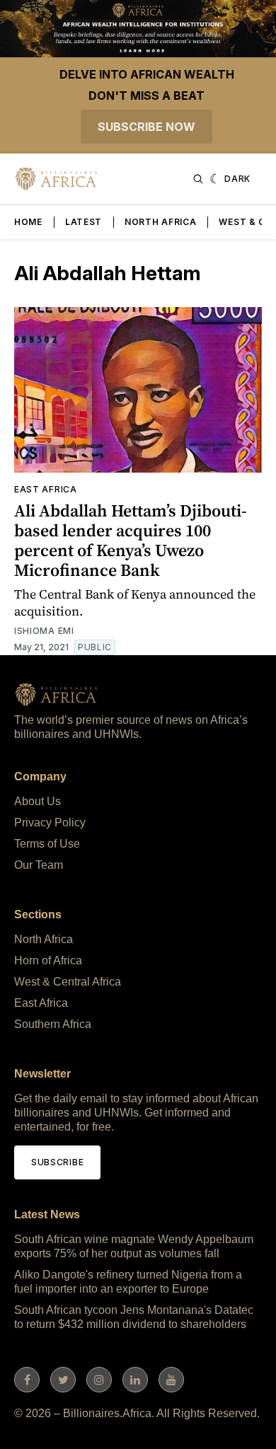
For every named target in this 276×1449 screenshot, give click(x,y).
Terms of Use (47, 844)
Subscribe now (146, 127)
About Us (37, 801)
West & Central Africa (67, 982)
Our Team (38, 865)
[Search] (198, 179)
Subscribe (57, 1162)
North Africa (160, 222)
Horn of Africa (48, 960)
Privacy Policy (50, 822)
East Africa (45, 489)
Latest (83, 222)
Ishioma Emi (44, 630)
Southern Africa (52, 1024)
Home (28, 222)
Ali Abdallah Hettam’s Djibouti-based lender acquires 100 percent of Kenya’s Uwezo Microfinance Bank (130, 540)
